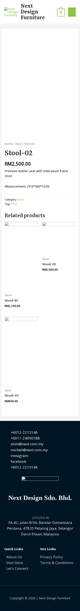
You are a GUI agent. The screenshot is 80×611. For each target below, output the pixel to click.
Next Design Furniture (33, 12)
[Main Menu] (72, 12)
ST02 (14, 204)
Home (9, 144)
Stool (18, 144)
